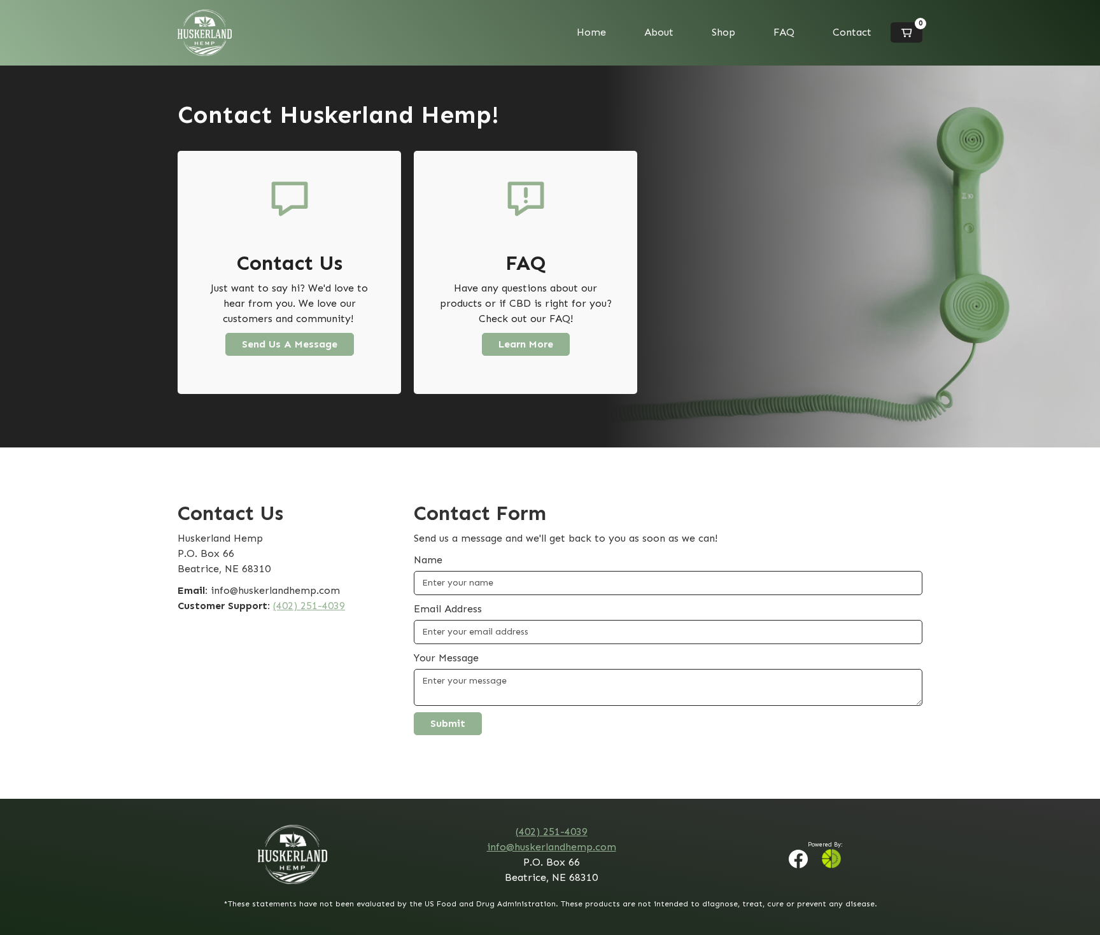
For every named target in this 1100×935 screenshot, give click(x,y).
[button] (906, 32)
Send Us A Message (289, 344)
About (658, 32)
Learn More (525, 344)
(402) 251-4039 (309, 606)
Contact (852, 32)
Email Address (448, 609)
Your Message (446, 658)
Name (428, 560)
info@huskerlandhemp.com (551, 847)
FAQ (783, 32)
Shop (723, 32)
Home (591, 32)
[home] (205, 33)
